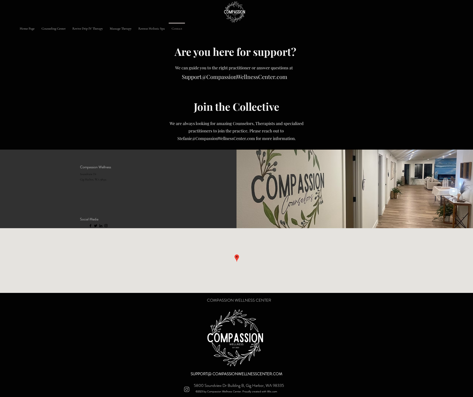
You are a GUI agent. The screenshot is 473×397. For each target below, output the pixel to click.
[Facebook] (90, 226)
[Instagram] (106, 226)
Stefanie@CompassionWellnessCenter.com (216, 138)
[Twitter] (95, 226)
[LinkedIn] (101, 226)
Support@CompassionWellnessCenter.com (234, 76)
